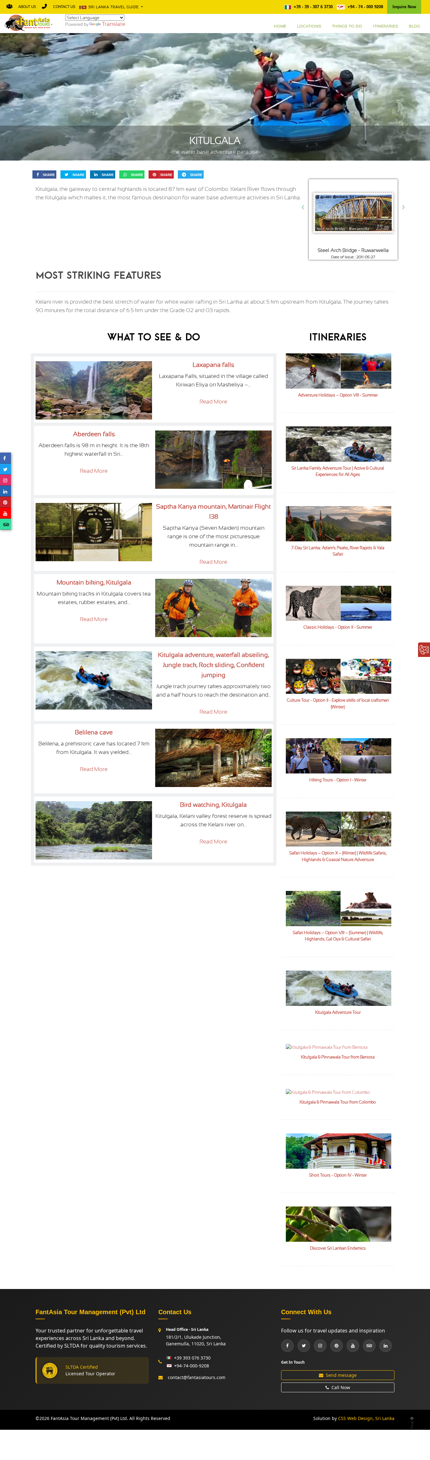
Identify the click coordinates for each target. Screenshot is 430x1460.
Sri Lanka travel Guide (114, 7)
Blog (414, 26)
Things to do (347, 26)
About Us (27, 7)
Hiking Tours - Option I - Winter (337, 780)
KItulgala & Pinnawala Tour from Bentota (338, 1057)
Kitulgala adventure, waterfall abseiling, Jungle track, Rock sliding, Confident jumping (213, 665)
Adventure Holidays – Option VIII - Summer (338, 395)
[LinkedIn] (385, 1345)
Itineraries (385, 26)
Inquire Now (404, 6)
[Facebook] (287, 1345)
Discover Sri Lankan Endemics (338, 1248)
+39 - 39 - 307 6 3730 (313, 6)
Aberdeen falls (94, 434)
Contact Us (64, 7)
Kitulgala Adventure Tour (338, 1012)
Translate (113, 24)
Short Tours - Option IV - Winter (338, 1175)
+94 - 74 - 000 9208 (364, 6)
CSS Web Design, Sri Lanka (366, 1418)
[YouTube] (353, 1345)
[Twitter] (303, 1345)
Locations (309, 26)
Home (280, 26)
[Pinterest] (336, 1345)
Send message (341, 1375)
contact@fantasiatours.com (196, 1377)
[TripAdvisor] (369, 1345)
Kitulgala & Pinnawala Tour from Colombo (338, 1102)
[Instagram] (320, 1345)
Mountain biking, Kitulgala (94, 582)
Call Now (340, 1387)
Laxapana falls (213, 364)
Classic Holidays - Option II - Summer (337, 627)
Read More (213, 401)
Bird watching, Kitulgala (213, 804)
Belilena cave (94, 732)
